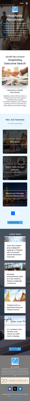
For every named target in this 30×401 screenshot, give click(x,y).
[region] (15, 25)
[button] (26, 3)
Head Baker (15, 142)
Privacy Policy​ (15, 398)
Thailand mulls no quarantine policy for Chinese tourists (15, 307)
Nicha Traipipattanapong (16, 396)
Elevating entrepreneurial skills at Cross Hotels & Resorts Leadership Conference (15, 278)
